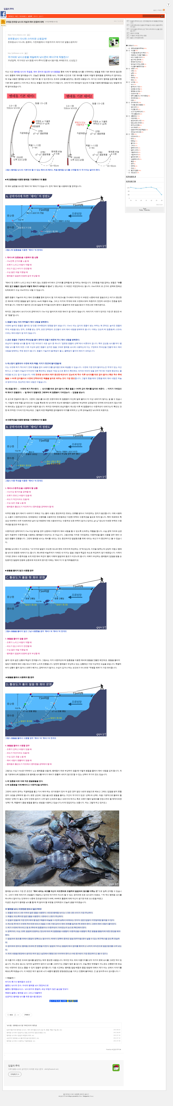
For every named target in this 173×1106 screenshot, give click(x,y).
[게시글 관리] (18, 1015)
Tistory (91, 1096)
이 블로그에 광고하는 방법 (138, 35)
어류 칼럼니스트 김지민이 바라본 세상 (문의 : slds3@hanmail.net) (33, 1069)
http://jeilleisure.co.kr (15, 53)
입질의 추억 (9, 9)
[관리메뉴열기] (168, 4)
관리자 (35, 16)
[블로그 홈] (3, 23)
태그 (16, 16)
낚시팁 (9, 1025)
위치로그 (11, 16)
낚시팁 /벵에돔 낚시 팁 (51, 21)
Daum (80, 1096)
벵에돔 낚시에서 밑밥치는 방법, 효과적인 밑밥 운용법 (25, 1033)
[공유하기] (15, 1015)
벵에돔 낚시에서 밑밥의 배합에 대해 (19, 1035)
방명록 (30, 16)
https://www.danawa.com (17, 35)
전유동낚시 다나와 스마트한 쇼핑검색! (27, 38)
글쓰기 (41, 16)
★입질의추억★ (63, 1096)
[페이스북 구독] (3, 14)
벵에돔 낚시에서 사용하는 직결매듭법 (19, 1041)
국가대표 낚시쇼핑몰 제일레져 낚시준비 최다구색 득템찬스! (38, 57)
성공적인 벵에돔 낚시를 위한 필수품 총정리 (21, 1038)
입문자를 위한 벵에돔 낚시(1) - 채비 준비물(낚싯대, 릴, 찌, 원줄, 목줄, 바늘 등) (33, 1030)
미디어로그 (23, 16)
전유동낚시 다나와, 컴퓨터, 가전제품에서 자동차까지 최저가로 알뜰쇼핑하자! (42, 42)
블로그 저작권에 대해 (136, 38)
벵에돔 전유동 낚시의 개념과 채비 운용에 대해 (24, 22)
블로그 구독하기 (157, 10)
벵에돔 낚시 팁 (18, 1025)
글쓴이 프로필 (134, 33)
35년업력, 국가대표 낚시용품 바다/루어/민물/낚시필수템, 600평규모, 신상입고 (42, 60)
